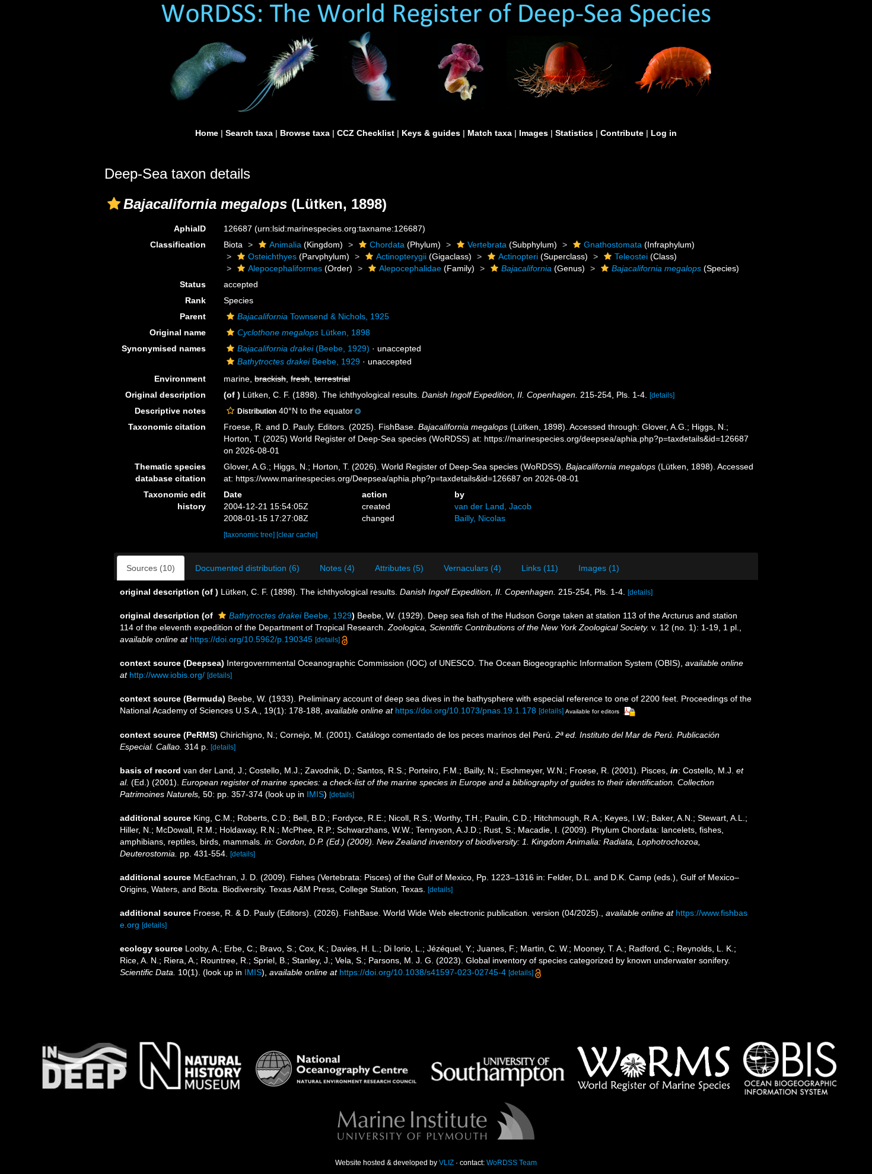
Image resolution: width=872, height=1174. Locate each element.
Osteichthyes (272, 256)
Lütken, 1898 (303, 332)
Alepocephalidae (410, 268)
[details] (662, 395)
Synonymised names (164, 348)
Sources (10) (150, 568)
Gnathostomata (613, 244)
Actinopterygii (401, 256)
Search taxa (249, 133)
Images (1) (598, 568)
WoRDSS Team (511, 1163)
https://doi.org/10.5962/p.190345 (251, 639)
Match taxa (489, 133)
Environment (180, 378)
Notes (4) (337, 568)
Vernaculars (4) (472, 568)
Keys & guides (431, 133)
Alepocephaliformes (285, 268)
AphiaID (190, 228)
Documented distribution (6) (247, 568)
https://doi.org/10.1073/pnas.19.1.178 (465, 710)
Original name (177, 332)
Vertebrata (487, 244)
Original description (165, 394)
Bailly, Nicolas (479, 518)
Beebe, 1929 (298, 361)
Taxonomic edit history (175, 500)
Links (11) (539, 568)
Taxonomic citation (167, 426)
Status (193, 284)
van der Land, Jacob (493, 506)
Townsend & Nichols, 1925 (313, 316)
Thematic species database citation (170, 472)
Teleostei (631, 256)
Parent (193, 316)
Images (533, 133)
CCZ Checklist (365, 133)
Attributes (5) (399, 568)
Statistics (574, 133)
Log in (664, 133)
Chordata (387, 244)
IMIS (315, 794)
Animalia (285, 244)
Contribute (622, 133)
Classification (178, 244)
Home (206, 133)
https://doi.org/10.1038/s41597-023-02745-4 (422, 972)
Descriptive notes (170, 410)
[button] (113, 203)
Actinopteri (518, 256)
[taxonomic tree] (250, 535)
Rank (195, 300)
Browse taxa (305, 133)
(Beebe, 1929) (303, 348)
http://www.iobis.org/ (167, 675)
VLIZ (446, 1163)
